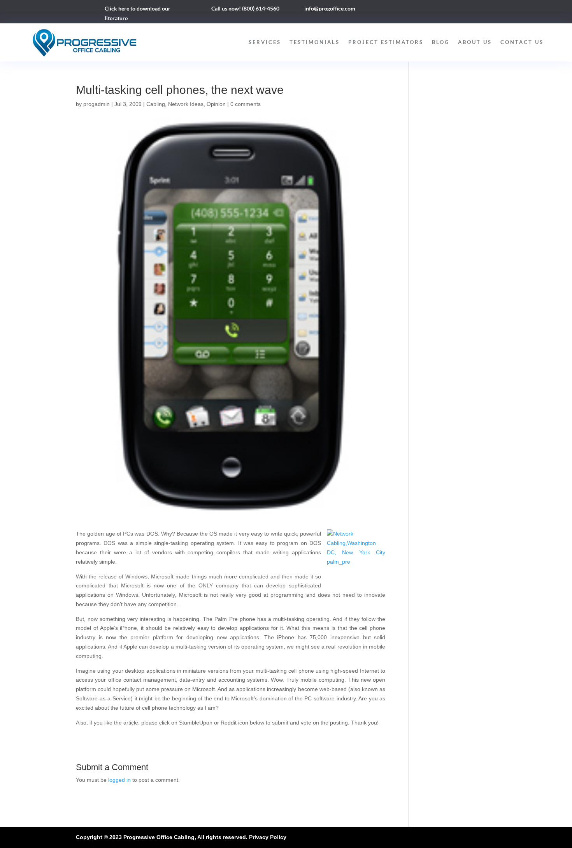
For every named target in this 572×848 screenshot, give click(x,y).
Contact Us (522, 42)
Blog (440, 42)
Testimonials (315, 42)
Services (265, 42)
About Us (475, 42)
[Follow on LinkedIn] (425, 10)
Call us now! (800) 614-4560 (245, 8)
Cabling (155, 104)
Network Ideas (186, 104)
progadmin (96, 104)
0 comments (245, 104)
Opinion (216, 104)
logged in (119, 780)
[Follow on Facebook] (410, 10)
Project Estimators (385, 42)
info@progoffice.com (329, 8)
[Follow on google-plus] (441, 10)
